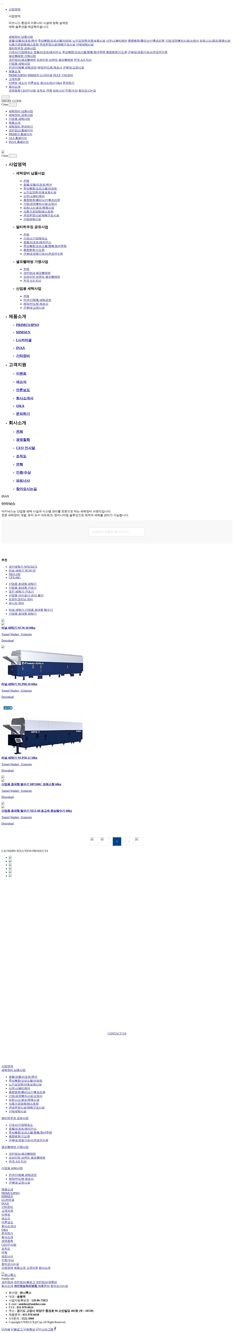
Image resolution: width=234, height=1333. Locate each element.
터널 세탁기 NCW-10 (22, 570)
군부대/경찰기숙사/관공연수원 (147, 52)
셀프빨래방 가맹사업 (22, 56)
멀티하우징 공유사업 (22, 48)
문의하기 (68, 82)
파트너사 (59, 90)
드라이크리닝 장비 (21, 599)
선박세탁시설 (85, 44)
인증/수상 (71, 90)
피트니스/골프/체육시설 (215, 40)
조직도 (41, 90)
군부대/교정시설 (73, 67)
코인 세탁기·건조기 (21, 591)
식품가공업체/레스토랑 (24, 44)
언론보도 (33, 82)
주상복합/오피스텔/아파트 (55, 40)
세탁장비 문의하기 (21, 126)
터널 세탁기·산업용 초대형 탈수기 (31, 609)
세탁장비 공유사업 (21, 115)
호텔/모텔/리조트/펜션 (23, 40)
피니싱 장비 (16, 603)
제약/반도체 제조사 (49, 67)
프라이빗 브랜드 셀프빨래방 (55, 59)
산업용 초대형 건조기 (23, 587)
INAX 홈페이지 (19, 141)
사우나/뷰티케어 (116, 40)
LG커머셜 (46, 75)
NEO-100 (14, 574)
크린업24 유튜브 (46, 1282)
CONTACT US (117, 1033)
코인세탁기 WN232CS (23, 566)
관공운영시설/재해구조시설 (57, 44)
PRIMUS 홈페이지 (20, 134)
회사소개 (14, 86)
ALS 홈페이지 (18, 138)
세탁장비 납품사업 (21, 36)
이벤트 (13, 82)
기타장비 (67, 75)
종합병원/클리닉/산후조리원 (146, 40)
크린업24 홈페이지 (21, 130)
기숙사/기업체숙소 (21, 52)
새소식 (22, 82)
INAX (57, 75)
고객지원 (14, 79)
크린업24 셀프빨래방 (22, 59)
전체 (26, 180)
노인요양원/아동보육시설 (88, 40)
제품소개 (14, 71)
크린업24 (7, 1282)
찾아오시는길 (87, 90)
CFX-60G (15, 577)
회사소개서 (47, 82)
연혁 (49, 90)
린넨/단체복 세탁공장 (23, 67)
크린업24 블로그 (24, 1282)
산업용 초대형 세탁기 (23, 583)
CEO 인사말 (25, 448)
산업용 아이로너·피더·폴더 (26, 595)
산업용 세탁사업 (19, 63)
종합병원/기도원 (116, 52)
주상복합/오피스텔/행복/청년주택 (83, 52)
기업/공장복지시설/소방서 (182, 40)
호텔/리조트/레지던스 (47, 52)
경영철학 (14, 90)
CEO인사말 (28, 90)
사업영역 (14, 9)
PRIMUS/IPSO (18, 75)
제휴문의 (44, 1285)
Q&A (59, 82)
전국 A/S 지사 (83, 59)
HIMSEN (33, 75)
